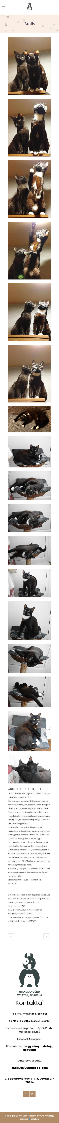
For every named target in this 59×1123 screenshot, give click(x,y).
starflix (35, 1119)
